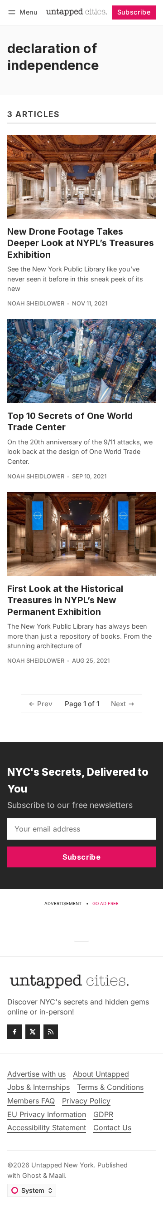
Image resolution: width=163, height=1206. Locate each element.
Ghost (31, 1175)
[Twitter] (32, 1031)
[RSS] (50, 1031)
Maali (57, 1175)
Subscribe (134, 12)
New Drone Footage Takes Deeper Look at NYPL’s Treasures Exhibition (80, 243)
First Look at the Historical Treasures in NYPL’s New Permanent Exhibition (65, 600)
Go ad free (105, 903)
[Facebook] (14, 1031)
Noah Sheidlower (35, 303)
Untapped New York (62, 1165)
